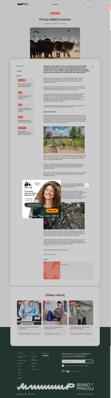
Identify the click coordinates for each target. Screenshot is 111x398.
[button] (109, 8)
